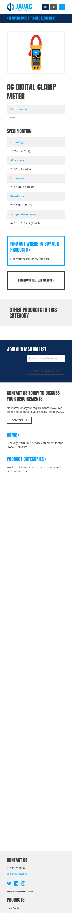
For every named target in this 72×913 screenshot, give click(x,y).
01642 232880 (16, 868)
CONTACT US (19, 420)
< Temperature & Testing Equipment (31, 18)
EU (53, 7)
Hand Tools (13, 908)
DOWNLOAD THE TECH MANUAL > (36, 280)
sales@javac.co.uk (17, 873)
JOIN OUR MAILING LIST (45, 371)
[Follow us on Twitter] (9, 883)
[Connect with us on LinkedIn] (16, 883)
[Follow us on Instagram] (23, 883)
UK (46, 7)
